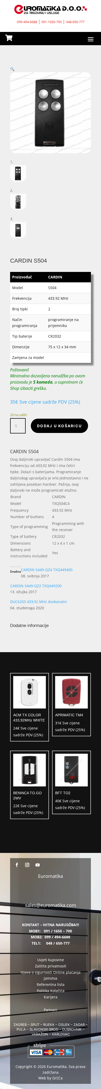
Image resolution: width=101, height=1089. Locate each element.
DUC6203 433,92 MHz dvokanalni (38, 601)
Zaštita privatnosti (50, 966)
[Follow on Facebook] (17, 865)
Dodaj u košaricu (59, 426)
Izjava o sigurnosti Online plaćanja (51, 972)
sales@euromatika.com (50, 905)
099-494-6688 (27, 21)
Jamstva (50, 978)
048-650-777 (75, 21)
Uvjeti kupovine (50, 959)
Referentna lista (50, 984)
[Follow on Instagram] (27, 865)
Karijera (50, 996)
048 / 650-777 (58, 943)
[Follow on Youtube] (37, 865)
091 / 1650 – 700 (58, 930)
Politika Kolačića (50, 990)
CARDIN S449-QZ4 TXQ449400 (47, 569)
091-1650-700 (51, 21)
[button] (12, 68)
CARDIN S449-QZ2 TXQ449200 (36, 585)
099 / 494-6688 (57, 936)
